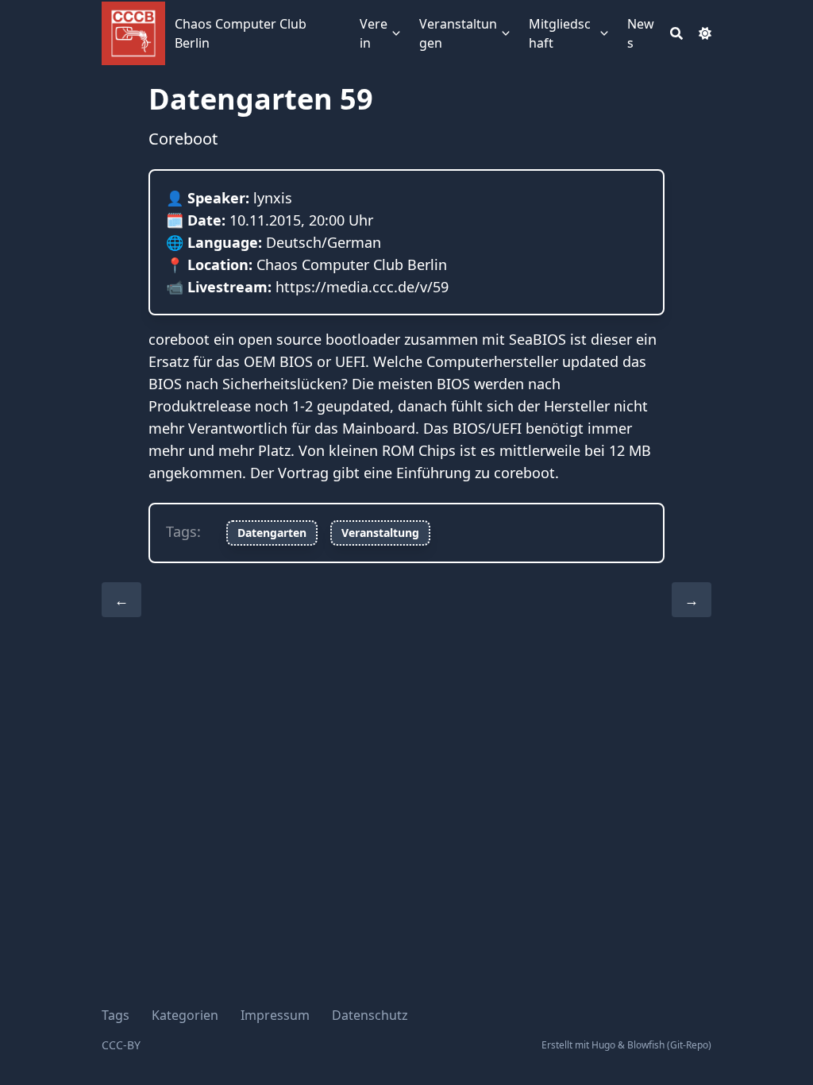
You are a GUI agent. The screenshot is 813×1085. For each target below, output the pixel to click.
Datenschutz (370, 1015)
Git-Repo (689, 1045)
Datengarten (271, 532)
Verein (373, 33)
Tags (115, 1015)
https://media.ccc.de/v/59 (362, 286)
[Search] (676, 33)
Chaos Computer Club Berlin (240, 33)
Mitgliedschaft (560, 33)
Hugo (603, 1045)
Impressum (275, 1015)
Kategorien (185, 1015)
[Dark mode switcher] (705, 33)
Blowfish (646, 1045)
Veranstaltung (380, 532)
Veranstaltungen (458, 33)
